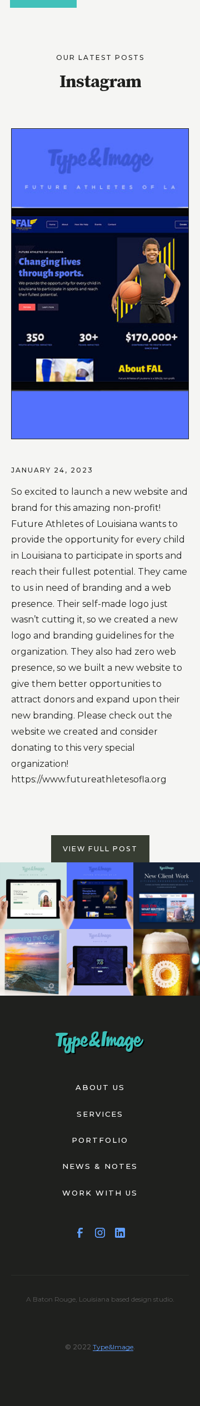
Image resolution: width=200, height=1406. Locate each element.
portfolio (100, 1140)
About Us (100, 1087)
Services (100, 1113)
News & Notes (100, 1166)
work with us (100, 1192)
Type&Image (113, 1347)
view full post (100, 848)
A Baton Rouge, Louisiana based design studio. (100, 1299)
